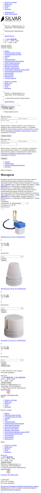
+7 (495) (10, 39)
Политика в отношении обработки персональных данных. (20, 486)
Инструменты (9, 75)
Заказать (4, 158)
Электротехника (10, 59)
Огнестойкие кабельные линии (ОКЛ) (17, 69)
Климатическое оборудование (14, 61)
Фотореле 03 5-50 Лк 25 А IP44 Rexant (13, 340)
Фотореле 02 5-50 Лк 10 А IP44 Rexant (13, 288)
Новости (7, 6)
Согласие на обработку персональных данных (21, 131)
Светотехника (9, 73)
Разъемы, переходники (12, 68)
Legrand (7, 56)
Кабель (7, 51)
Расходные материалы (12, 64)
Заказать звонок (6, 46)
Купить (4, 260)
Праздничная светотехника (13, 71)
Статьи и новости (10, 78)
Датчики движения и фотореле (15, 165)
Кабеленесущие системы (13, 52)
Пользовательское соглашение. (11, 489)
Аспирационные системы (13, 54)
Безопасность (9, 76)
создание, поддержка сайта (9, 395)
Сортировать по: (6, 203)
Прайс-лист (8, 4)
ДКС (6, 58)
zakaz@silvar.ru (9, 36)
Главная (7, 162)
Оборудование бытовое (12, 63)
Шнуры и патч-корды (12, 66)
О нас (6, 7)
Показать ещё (6, 365)
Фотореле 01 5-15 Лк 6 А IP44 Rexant (13, 237)
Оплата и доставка (11, 2)
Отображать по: (6, 205)
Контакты (8, 9)
